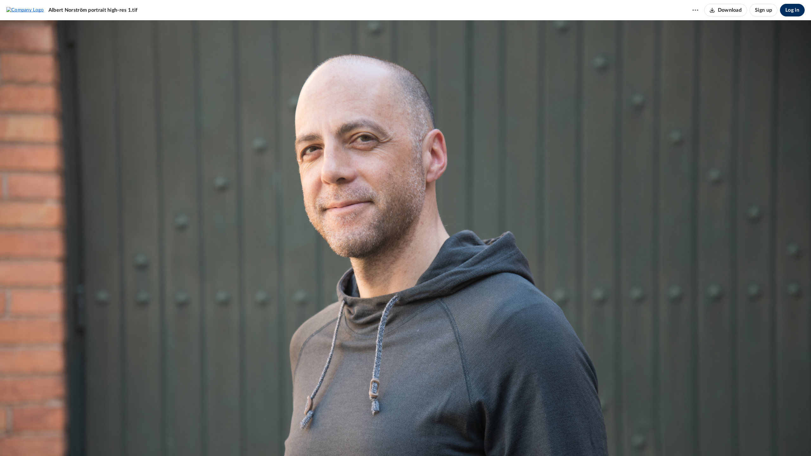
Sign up (763, 10)
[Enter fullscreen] (423, 440)
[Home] (25, 10)
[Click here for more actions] (695, 10)
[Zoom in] (410, 440)
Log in (792, 10)
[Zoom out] (389, 440)
